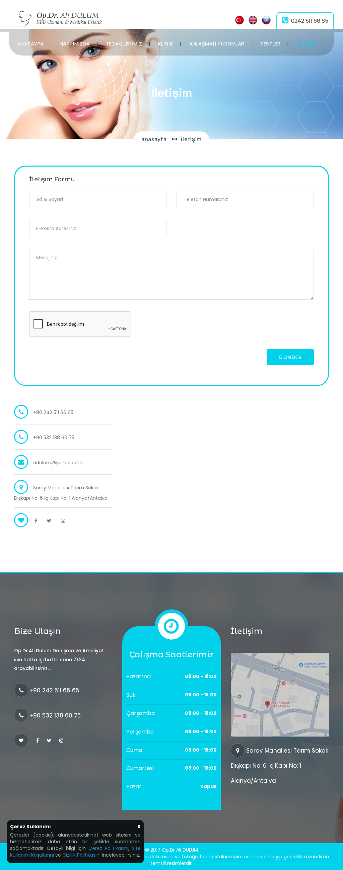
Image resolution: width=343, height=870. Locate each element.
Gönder (290, 357)
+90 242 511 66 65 (54, 690)
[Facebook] (36, 520)
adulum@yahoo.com (58, 462)
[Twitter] (49, 520)
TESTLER (270, 43)
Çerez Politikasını (108, 848)
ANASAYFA (30, 43)
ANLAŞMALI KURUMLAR (217, 43)
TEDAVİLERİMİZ (124, 43)
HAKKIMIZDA (75, 43)
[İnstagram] (63, 520)
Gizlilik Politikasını (81, 855)
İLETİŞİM (306, 43)
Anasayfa (154, 138)
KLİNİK (165, 43)
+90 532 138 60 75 (55, 715)
